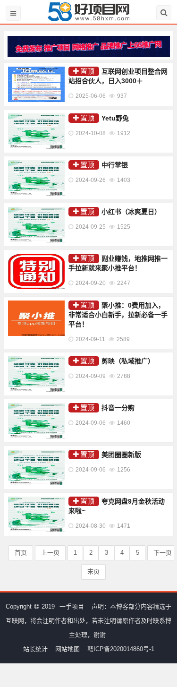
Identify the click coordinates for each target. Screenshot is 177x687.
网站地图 (67, 649)
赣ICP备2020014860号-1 (120, 649)
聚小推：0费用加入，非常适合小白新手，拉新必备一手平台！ (118, 314)
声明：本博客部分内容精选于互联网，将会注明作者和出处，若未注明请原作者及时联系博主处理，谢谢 (88, 620)
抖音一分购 (118, 408)
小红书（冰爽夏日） (131, 211)
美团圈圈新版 (121, 454)
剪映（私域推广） (127, 361)
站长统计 (35, 649)
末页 (93, 571)
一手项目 (71, 606)
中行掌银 (114, 165)
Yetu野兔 (115, 118)
